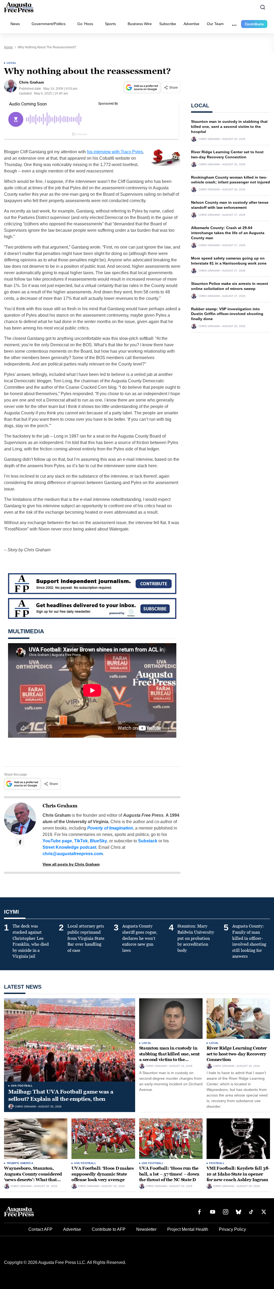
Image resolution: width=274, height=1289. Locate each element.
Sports (110, 24)
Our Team (215, 24)
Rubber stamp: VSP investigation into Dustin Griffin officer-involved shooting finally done (227, 314)
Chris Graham (60, 806)
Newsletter (146, 1229)
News (15, 24)
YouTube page (57, 841)
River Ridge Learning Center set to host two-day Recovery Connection (237, 1053)
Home (8, 47)
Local (11, 62)
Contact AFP (40, 1229)
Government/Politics (49, 24)
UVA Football (22, 1085)
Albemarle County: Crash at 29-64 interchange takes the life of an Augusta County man (227, 233)
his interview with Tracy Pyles (115, 152)
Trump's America (20, 1163)
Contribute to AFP (108, 1229)
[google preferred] (142, 87)
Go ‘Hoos (85, 24)
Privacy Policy (232, 1229)
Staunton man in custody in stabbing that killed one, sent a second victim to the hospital (229, 126)
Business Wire (140, 24)
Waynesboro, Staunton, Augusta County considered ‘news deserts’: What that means (33, 1176)
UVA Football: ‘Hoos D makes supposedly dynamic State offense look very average (102, 1173)
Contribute (254, 24)
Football (216, 1163)
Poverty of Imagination (110, 828)
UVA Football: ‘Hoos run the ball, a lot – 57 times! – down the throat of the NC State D (169, 1173)
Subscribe (167, 24)
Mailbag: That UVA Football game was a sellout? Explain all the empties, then (60, 1095)
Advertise (191, 24)
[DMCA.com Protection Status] (254, 1275)
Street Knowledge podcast (69, 847)
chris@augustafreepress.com (73, 853)
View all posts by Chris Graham (71, 864)
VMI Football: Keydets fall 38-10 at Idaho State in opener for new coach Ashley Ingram (238, 1173)
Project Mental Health (187, 1229)
